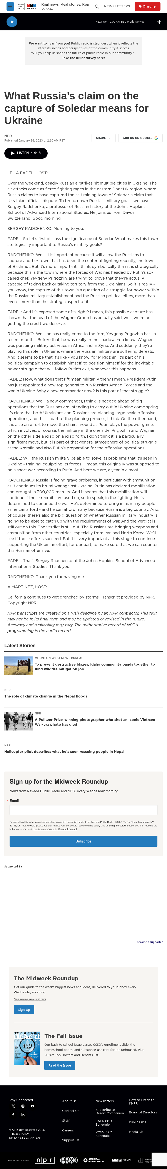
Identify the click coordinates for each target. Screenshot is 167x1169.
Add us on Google (137, 138)
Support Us (70, 1140)
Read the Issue (60, 1065)
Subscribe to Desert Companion (110, 1111)
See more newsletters (30, 999)
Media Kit (136, 1132)
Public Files (137, 1122)
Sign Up (24, 1009)
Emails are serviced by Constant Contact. (55, 829)
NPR (7, 690)
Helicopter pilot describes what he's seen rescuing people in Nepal (64, 751)
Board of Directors (143, 1112)
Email (14, 800)
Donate (149, 6)
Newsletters (117, 6)
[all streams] (160, 21)
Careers (68, 1130)
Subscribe (83, 841)
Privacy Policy (19, 1134)
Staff (65, 1121)
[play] (11, 21)
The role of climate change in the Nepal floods (45, 696)
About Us (69, 1101)
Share (101, 138)
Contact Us (70, 1111)
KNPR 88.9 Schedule (104, 1123)
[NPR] (45, 1160)
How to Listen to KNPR (141, 1101)
